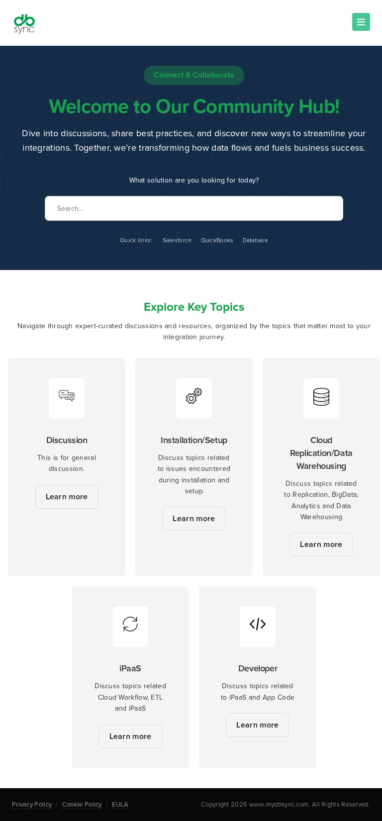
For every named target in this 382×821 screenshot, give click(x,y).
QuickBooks (217, 240)
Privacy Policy (32, 805)
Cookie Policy (82, 805)
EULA (120, 805)
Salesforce (177, 240)
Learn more (67, 497)
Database (255, 240)
